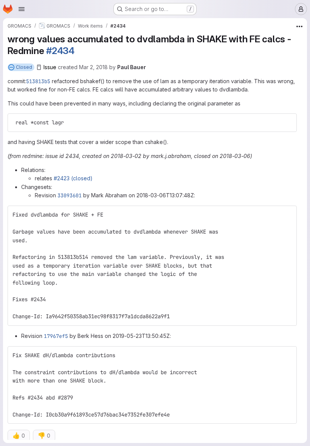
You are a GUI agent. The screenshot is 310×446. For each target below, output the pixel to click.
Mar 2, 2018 (93, 67)
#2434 (60, 50)
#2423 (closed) (73, 178)
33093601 (69, 195)
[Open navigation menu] (22, 9)
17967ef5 (56, 336)
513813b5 (38, 81)
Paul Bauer (131, 67)
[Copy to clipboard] (288, 122)
